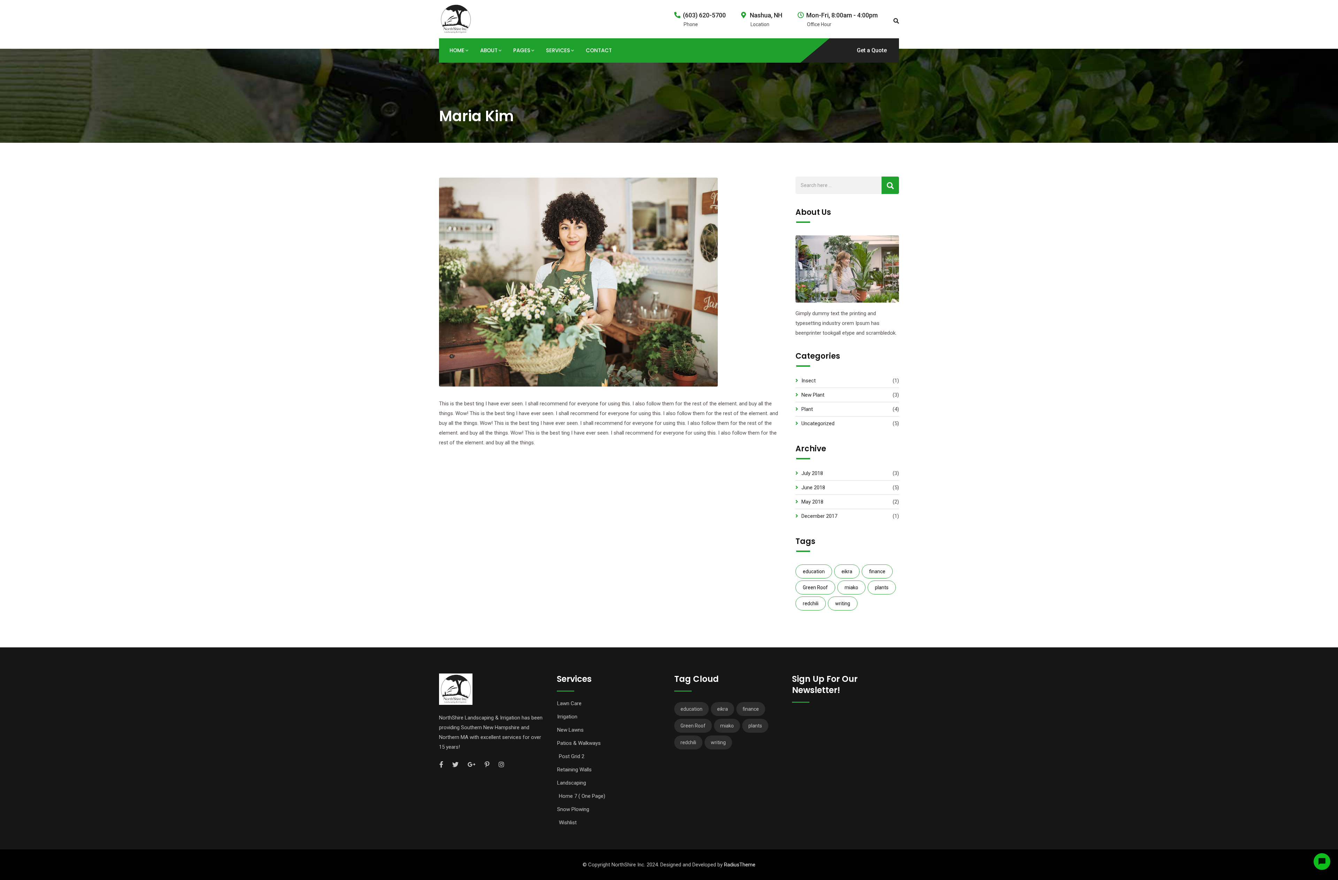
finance (877, 571)
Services (558, 50)
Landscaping (571, 783)
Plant (807, 409)
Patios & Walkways (579, 743)
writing (842, 603)
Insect (808, 380)
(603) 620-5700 (704, 15)
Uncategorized (818, 423)
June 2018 (813, 487)
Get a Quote (872, 50)
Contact (599, 50)
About (489, 50)
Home (456, 50)
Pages (521, 50)
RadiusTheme (739, 865)
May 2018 (812, 502)
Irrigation (567, 717)
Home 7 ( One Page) (582, 796)
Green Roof (815, 587)
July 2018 (812, 473)
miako (851, 587)
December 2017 (819, 516)
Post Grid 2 (571, 756)
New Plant (812, 395)
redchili (810, 603)
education (814, 571)
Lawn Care (569, 703)
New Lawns (570, 730)
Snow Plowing (573, 809)
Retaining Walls (574, 769)
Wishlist (568, 822)
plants (882, 587)
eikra (846, 571)
